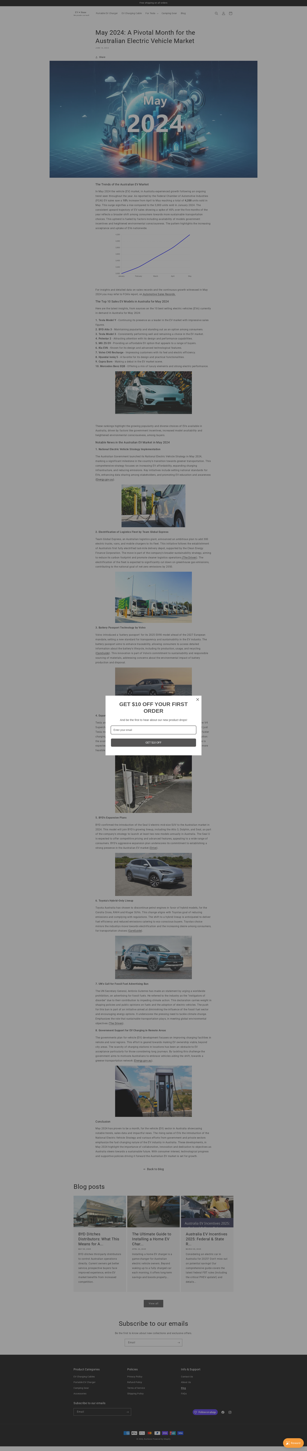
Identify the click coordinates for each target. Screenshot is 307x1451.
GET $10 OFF (153, 742)
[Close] (197, 699)
